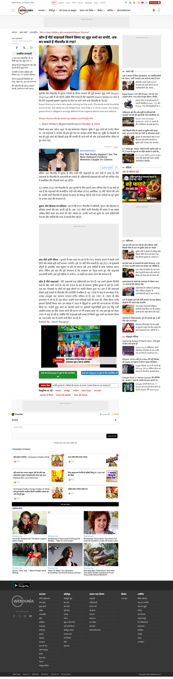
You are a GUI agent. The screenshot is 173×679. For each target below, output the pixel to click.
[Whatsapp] (146, 2)
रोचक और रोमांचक (81, 395)
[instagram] (138, 2)
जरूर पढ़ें (129, 71)
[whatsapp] (31, 47)
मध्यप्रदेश (42, 626)
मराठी (74, 3)
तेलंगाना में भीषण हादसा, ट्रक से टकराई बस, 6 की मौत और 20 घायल (141, 319)
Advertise (35, 674)
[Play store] (154, 10)
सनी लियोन (67, 638)
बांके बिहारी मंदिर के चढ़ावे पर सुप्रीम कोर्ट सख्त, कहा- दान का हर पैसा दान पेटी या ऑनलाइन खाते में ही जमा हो (141, 132)
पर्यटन (66, 618)
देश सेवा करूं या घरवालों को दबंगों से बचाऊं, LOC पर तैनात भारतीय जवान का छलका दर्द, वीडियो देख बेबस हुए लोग (141, 264)
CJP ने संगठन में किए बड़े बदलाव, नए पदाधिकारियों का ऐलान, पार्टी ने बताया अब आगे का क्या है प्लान (141, 77)
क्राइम (41, 653)
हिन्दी (54, 3)
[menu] (14, 10)
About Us (26, 674)
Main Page (16, 674)
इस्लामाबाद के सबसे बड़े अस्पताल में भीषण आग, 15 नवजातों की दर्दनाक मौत (140, 283)
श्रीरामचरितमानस (123, 10)
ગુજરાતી (102, 3)
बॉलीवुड (52, 10)
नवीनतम (129, 240)
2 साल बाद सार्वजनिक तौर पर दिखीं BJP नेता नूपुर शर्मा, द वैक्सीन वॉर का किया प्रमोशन (22, 59)
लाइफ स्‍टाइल (86, 390)
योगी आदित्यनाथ (44, 598)
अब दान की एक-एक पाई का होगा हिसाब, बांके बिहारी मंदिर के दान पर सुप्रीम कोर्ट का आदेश (140, 246)
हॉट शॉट (66, 602)
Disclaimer (44, 674)
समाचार (41, 10)
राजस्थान (42, 642)
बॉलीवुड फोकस (69, 630)
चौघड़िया (140, 630)
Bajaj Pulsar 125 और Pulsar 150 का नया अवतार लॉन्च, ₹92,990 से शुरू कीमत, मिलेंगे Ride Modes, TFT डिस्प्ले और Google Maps (141, 95)
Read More (58, 361)
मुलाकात (66, 646)
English (61, 3)
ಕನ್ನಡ (96, 3)
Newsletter (153, 3)
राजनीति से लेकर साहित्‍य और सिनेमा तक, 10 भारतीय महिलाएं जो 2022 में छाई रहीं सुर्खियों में (23, 73)
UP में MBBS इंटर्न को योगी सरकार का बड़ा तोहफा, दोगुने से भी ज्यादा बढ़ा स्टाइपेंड (141, 301)
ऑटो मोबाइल (43, 650)
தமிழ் (68, 3)
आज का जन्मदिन (143, 602)
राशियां (140, 610)
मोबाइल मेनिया (132, 336)
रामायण (92, 614)
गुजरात (41, 634)
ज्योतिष (110, 10)
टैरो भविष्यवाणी (143, 622)
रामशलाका (141, 626)
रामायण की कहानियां (63, 395)
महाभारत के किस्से (46, 395)
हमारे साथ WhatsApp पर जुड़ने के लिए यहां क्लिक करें (58, 375)
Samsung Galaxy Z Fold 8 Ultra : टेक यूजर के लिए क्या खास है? (141, 342)
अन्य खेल (124, 598)
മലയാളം (88, 3)
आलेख (66, 614)
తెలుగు (80, 3)
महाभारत (92, 618)
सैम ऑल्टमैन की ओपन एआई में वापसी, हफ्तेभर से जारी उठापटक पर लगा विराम (23, 87)
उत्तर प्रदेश (42, 602)
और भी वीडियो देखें (130, 171)
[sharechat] (134, 2)
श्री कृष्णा (92, 610)
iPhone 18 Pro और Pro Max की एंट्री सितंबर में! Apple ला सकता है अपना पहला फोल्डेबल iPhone (140, 360)
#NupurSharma (46, 118)
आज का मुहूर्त (142, 606)
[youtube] (142, 2)
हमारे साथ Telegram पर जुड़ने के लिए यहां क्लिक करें (100, 373)
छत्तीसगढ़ (42, 630)
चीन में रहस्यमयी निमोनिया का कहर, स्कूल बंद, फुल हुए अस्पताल (24, 80)
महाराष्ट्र (41, 638)
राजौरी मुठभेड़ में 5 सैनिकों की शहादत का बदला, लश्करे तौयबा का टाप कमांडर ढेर (81, 385)
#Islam (64, 118)
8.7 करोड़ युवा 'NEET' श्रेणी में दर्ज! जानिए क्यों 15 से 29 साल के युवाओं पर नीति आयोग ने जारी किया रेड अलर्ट (141, 150)
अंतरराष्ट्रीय (33, 32)
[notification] (159, 10)
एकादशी (92, 598)
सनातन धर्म (93, 606)
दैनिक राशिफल (142, 598)
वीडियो (128, 167)
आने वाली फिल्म (69, 626)
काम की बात (43, 646)
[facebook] (126, 2)
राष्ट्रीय (41, 610)
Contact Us (55, 674)
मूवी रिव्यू (67, 610)
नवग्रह (139, 638)
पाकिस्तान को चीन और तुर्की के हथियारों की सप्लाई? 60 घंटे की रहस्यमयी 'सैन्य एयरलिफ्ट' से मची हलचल (140, 113)
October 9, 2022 (90, 124)
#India (57, 118)
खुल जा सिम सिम (69, 622)
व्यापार (41, 661)
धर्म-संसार (97, 390)
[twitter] (130, 2)
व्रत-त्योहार (92, 622)
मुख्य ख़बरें (23, 32)
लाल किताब (141, 614)
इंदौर (40, 618)
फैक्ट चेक (42, 657)
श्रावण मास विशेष (86, 10)
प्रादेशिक (42, 622)
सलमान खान (68, 634)
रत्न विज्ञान (141, 642)
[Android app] (22, 585)
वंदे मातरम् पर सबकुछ (67, 10)
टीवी (65, 642)
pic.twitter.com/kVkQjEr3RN (80, 118)
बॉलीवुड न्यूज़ (68, 598)
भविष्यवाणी (93, 602)
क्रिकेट (100, 10)
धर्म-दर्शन (92, 626)
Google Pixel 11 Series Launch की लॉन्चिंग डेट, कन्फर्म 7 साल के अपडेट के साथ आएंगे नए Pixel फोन (141, 379)
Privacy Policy (66, 674)
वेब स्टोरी (67, 606)
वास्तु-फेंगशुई (142, 618)
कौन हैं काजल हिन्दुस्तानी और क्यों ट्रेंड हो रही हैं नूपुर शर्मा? (24, 66)
